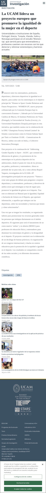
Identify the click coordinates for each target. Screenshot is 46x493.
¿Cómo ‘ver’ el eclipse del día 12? (13, 300)
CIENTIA (27, 435)
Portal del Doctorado (31, 443)
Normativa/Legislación (9, 439)
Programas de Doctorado (10, 427)
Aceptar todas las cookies (23, 489)
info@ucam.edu (7, 459)
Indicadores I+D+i (30, 427)
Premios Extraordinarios (9, 435)
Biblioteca (28, 439)
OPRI (18, 275)
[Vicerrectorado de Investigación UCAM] (3, 3)
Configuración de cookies (23, 477)
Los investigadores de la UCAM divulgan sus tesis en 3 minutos (23, 370)
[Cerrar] (42, 464)
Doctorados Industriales (32, 431)
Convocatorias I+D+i (31, 423)
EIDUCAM (4, 423)
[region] (23, 477)
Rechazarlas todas (23, 483)
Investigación (8, 275)
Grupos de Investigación (9, 443)
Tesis (3, 431)
